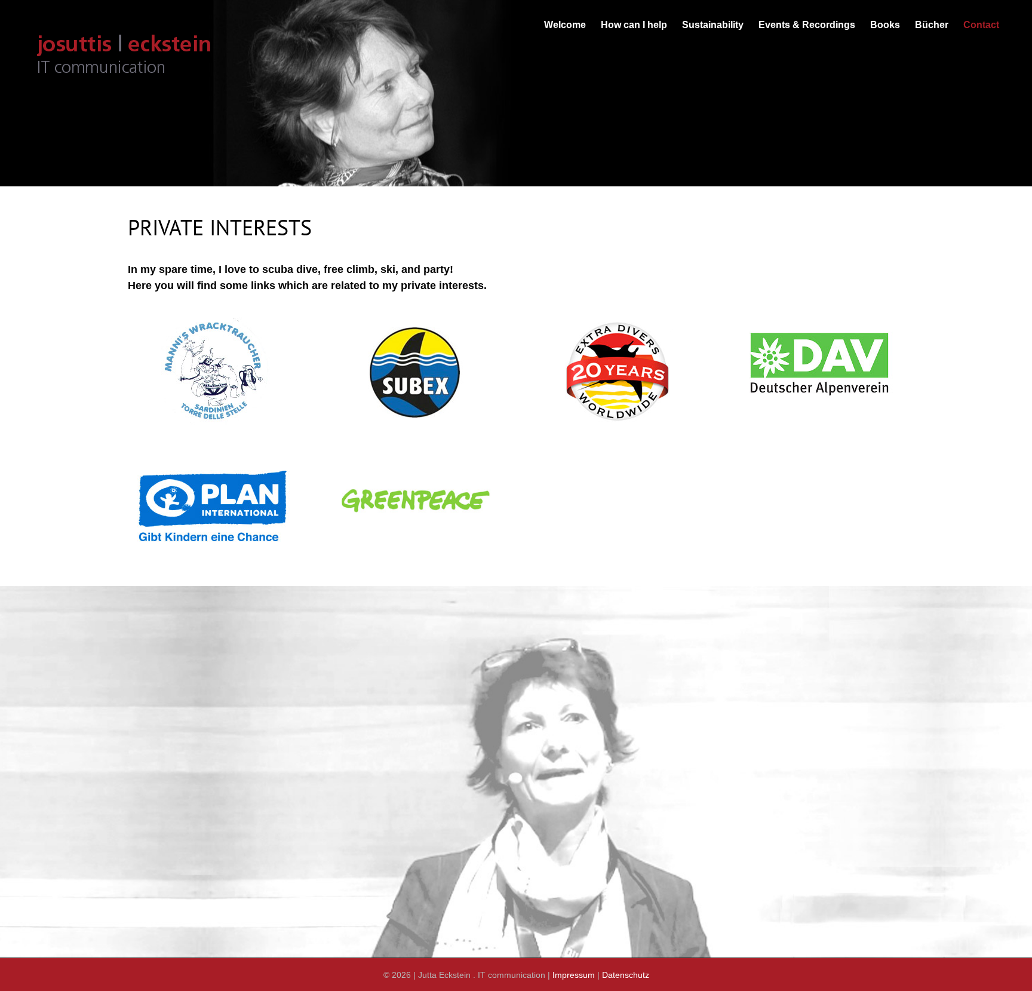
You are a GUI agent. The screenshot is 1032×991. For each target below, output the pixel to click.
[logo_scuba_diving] (213, 322)
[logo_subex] (415, 322)
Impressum (573, 975)
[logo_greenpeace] (415, 465)
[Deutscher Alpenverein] (818, 322)
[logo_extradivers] (617, 322)
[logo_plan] (211, 465)
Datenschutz (625, 975)
